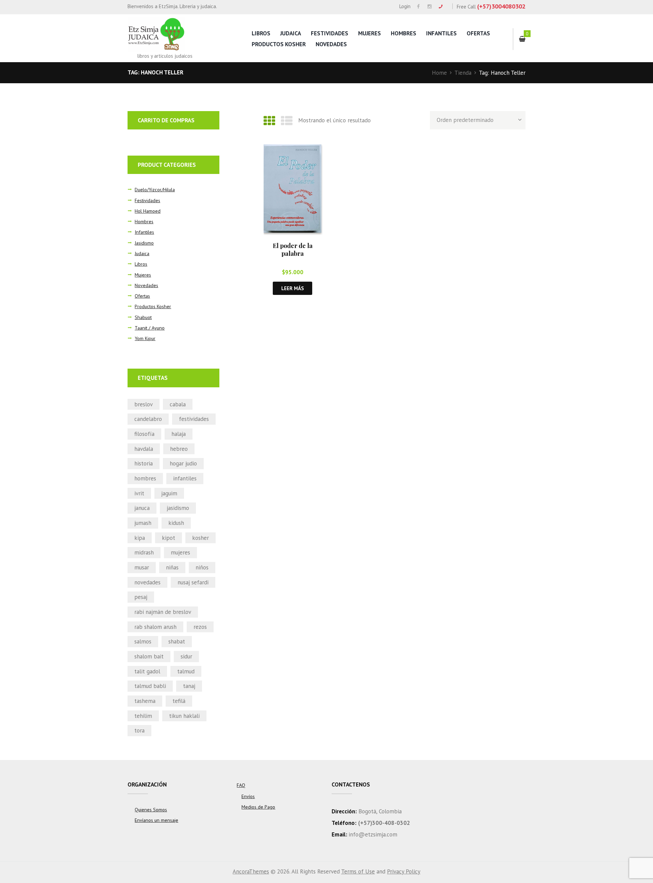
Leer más (292, 288)
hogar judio (183, 463)
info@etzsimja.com (373, 834)
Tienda (462, 72)
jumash (142, 523)
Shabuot (143, 317)
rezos (200, 627)
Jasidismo (144, 243)
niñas (172, 567)
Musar (141, 567)
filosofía (144, 434)
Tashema (144, 701)
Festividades (329, 33)
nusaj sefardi (193, 582)
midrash (144, 552)
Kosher (200, 538)
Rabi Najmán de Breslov (162, 612)
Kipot (168, 538)
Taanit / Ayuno (150, 328)
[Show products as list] (286, 120)
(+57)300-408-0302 (384, 823)
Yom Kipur (145, 338)
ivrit (139, 493)
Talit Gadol (147, 671)
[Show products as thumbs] (269, 120)
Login (405, 6)
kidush (176, 523)
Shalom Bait (149, 656)
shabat (176, 641)
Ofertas (478, 33)
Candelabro (148, 419)
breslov (143, 404)
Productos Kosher (279, 44)
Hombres (403, 33)
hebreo (179, 449)
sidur (186, 656)
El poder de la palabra (293, 250)
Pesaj (140, 597)
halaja (178, 434)
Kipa (139, 538)
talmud (186, 671)
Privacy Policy (403, 871)
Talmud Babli (150, 686)
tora (139, 730)
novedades (147, 582)
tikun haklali (184, 716)
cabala (178, 404)
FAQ (241, 785)
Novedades (331, 44)
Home (439, 72)
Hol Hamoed (148, 211)
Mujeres (369, 33)
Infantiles (441, 33)
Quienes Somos (151, 810)
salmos (142, 641)
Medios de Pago (258, 807)
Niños (202, 567)
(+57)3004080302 (501, 6)
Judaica (290, 33)
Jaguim (169, 493)
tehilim (143, 716)
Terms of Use (358, 871)
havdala (143, 449)
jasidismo (178, 508)
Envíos (248, 796)
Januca (142, 508)
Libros (261, 33)
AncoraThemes (251, 871)
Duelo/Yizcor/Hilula (155, 190)
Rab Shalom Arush (155, 627)
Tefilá (178, 701)
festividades (194, 419)
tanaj (189, 686)
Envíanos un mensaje (156, 820)
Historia (143, 463)
